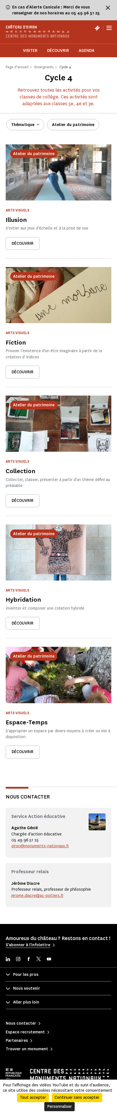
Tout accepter (33, 1097)
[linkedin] (8, 959)
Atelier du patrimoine (73, 124)
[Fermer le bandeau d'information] (108, 7)
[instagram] (18, 959)
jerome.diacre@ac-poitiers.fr (37, 895)
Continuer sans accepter (77, 1097)
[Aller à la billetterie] (97, 28)
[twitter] (38, 959)
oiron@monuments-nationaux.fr (40, 846)
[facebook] (28, 959)
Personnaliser (59, 1106)
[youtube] (49, 959)
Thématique (22, 124)
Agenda (86, 50)
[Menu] (109, 28)
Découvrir (58, 50)
